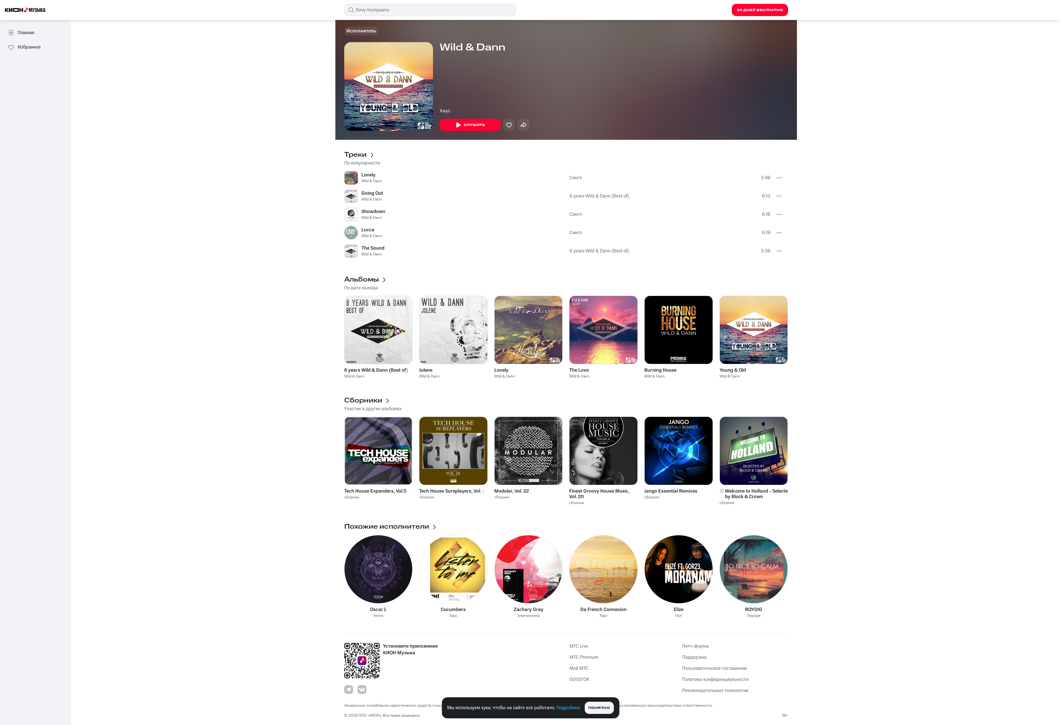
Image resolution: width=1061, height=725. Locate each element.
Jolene (425, 370)
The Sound (372, 248)
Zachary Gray (528, 609)
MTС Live (578, 646)
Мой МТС (579, 668)
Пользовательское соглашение (714, 668)
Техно (378, 616)
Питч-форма (695, 646)
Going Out (372, 193)
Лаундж (754, 616)
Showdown (373, 211)
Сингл (575, 177)
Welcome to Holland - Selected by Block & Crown (758, 494)
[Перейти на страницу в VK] (362, 689)
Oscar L (378, 609)
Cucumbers (453, 609)
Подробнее (568, 707)
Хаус (445, 111)
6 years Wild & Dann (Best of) (599, 196)
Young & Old (733, 370)
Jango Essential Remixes (670, 491)
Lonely (368, 175)
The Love (579, 370)
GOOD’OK (579, 679)
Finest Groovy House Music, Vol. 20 (599, 494)
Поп (678, 616)
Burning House (660, 370)
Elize (678, 609)
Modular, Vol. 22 (511, 491)
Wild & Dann (371, 181)
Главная (26, 32)
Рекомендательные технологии (715, 690)
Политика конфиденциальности (715, 679)
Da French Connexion (603, 609)
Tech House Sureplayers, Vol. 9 (452, 491)
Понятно (599, 708)
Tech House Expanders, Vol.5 (375, 491)
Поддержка (694, 657)
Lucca (367, 230)
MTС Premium (583, 657)
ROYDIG (753, 609)
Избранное (29, 47)
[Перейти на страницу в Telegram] (348, 689)
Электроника (528, 616)
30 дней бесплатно (760, 10)
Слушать (474, 125)
